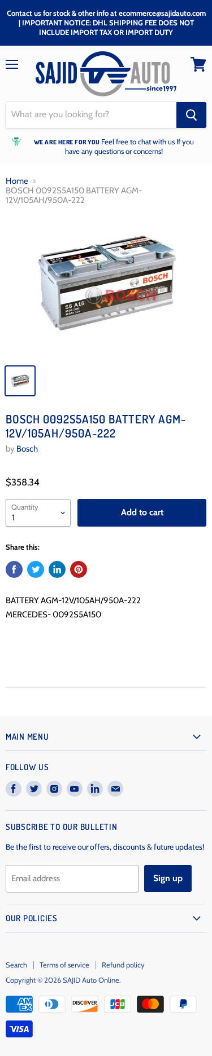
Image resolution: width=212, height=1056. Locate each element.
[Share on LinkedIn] (57, 569)
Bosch (27, 449)
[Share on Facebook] (14, 569)
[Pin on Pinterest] (78, 569)
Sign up (168, 878)
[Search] (191, 115)
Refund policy (123, 964)
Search (16, 964)
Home (17, 181)
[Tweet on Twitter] (35, 569)
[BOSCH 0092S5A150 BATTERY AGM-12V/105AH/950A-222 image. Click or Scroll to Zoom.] (106, 286)
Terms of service (64, 964)
